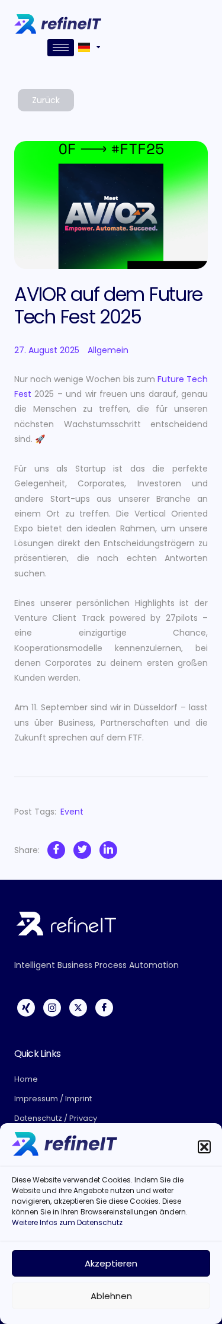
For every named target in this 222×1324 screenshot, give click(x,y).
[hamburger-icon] (60, 47)
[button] (204, 1147)
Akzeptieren (111, 1263)
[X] (78, 1008)
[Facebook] (56, 850)
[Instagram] (52, 1008)
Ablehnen (111, 1296)
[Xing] (26, 1008)
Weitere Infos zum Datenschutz (67, 1222)
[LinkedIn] (108, 850)
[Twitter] (82, 850)
